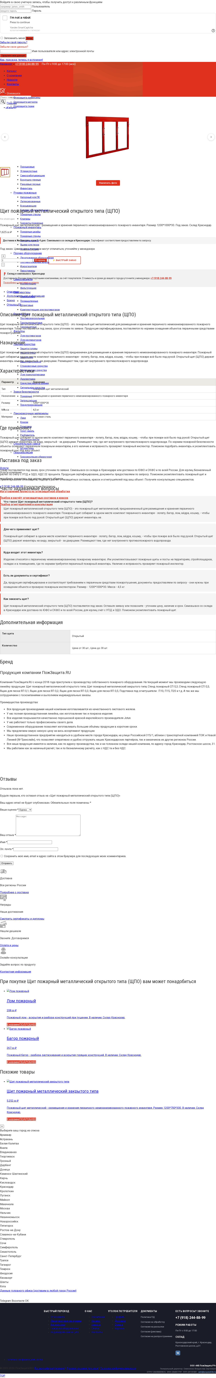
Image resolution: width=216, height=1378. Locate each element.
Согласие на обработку (153, 1322)
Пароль (36, 10)
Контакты (96, 1332)
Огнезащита (57, 1317)
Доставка (120, 1320)
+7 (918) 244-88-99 (27, 64)
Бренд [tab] (11, 300)
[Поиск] (3, 101)
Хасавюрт (6, 64)
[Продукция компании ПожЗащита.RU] (8, 201)
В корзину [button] (13, 1024)
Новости (96, 1324)
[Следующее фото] (211, 137)
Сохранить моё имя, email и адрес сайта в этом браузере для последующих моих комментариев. (65, 856)
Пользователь (41, 6)
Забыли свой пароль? (13, 42)
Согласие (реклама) (151, 1331)
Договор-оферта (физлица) (49, 1368)
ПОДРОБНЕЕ (27, 1024)
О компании (98, 1317)
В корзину (40, 260)
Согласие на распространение (156, 1336)
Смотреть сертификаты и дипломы (22, 918)
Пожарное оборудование (65, 1328)
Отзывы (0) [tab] (14, 304)
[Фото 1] (5, 172)
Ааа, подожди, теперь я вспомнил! (21, 59)
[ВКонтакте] (178, 1353)
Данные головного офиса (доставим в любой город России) (38, 1290)
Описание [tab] (13, 291)
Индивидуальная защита (65, 1332)
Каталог (96, 1320)
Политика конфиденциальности (25, 1359)
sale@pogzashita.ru (207, 1372)
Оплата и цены (9, 945)
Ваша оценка (9, 809)
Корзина (119, 1328)
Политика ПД (148, 1317)
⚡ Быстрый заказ (64, 260)
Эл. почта (6, 849)
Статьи (95, 1328)
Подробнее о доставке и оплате (21, 282)
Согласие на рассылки (152, 1326)
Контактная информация (15, 971)
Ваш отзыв (8, 835)
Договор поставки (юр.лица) (83, 1368)
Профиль (120, 1317)
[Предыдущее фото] (4, 137)
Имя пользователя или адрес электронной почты (63, 51)
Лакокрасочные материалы (66, 1320)
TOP (2, 1375)
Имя (3, 842)
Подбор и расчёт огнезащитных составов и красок (34, 497)
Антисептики (58, 1324)
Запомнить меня (14, 38)
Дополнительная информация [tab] (26, 296)
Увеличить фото (108, 183)
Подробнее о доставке (14, 892)
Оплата (119, 1324)
